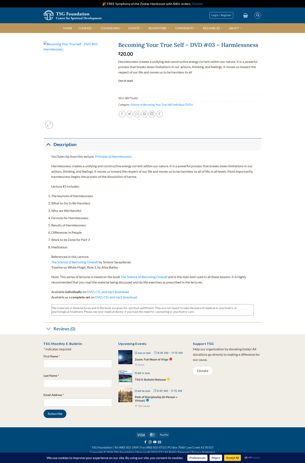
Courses (85, 28)
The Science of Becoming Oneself (75, 262)
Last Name (51, 375)
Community (184, 28)
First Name (52, 356)
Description (65, 144)
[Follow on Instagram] (150, 442)
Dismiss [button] (197, 4)
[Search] (257, 15)
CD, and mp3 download (112, 292)
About (234, 28)
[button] (221, 15)
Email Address (54, 395)
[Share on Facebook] (122, 114)
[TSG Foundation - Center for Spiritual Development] (73, 15)
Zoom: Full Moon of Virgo (151, 359)
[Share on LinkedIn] (152, 114)
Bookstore (158, 28)
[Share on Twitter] (129, 114)
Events (134, 28)
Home (67, 28)
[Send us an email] (159, 442)
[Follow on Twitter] (154, 442)
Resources (211, 28)
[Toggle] (48, 144)
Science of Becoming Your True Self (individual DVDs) (162, 104)
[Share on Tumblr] (159, 114)
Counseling (110, 28)
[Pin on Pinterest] (144, 114)
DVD (90, 292)
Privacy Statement (203, 452)
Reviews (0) (64, 328)
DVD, (99, 297)
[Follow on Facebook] (145, 442)
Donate (203, 371)
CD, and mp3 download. (121, 297)
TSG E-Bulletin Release (150, 379)
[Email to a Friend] (137, 114)
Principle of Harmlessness (113, 156)
